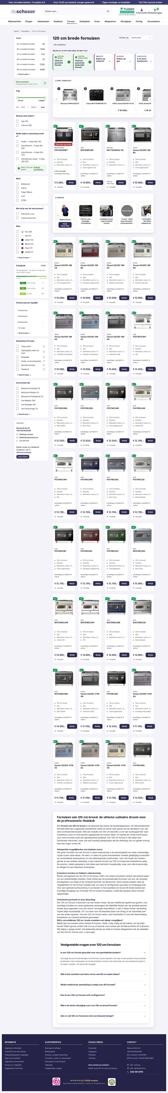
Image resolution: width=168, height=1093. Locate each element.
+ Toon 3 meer (22, 74)
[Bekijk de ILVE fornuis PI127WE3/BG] (90, 393)
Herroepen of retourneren (55, 1061)
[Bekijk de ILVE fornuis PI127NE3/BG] (116, 465)
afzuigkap (70, 891)
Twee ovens (26, 346)
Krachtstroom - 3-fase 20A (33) (32, 153)
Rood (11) (28, 248)
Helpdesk (49, 1065)
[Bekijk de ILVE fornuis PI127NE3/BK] (64, 536)
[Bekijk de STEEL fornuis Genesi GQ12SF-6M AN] (116, 322)
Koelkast (58, 21)
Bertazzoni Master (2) (30, 392)
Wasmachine (14, 21)
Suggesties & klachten (14, 1068)
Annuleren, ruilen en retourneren (58, 1058)
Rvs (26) (28, 232)
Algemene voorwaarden (14, 1061)
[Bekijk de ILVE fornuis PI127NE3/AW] (142, 393)
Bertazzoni (25, 184)
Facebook (92, 1048)
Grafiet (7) (29, 252)
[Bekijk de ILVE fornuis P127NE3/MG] (142, 750)
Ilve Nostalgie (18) (28, 404)
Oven (97, 21)
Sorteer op (123, 38)
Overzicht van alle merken (15, 1051)
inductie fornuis (101, 861)
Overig (139, 21)
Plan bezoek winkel (152, 2)
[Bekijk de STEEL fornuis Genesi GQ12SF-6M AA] (64, 322)
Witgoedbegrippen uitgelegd (16, 1055)
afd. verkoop (135, 1065)
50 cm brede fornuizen (26, 44)
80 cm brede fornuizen (26, 59)
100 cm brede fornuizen (26, 69)
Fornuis (71, 21)
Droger (28, 21)
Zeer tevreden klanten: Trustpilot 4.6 (27, 2)
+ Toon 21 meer (23, 375)
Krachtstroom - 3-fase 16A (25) (32, 147)
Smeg (123, 911)
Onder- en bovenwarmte (31, 361)
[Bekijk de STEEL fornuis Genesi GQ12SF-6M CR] (64, 250)
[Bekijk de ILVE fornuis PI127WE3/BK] (116, 393)
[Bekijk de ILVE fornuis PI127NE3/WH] (64, 465)
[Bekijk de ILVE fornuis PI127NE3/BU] (90, 536)
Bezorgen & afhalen (53, 1048)
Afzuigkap (126, 21)
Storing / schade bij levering (56, 1055)
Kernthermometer (28, 365)
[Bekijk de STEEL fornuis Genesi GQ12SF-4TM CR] (116, 750)
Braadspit (25, 357)
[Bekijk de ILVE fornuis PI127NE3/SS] (142, 465)
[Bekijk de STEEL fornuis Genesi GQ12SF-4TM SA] (90, 750)
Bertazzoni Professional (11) (32, 396)
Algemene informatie (13, 1048)
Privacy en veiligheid (13, 1065)
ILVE (23, 196)
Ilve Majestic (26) (28, 400)
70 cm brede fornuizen (26, 54)
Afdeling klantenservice (28, 437)
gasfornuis (130, 902)
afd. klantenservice (137, 1068)
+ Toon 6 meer (22, 414)
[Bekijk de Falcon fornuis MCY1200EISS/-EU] (116, 135)
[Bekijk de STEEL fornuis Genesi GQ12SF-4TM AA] (142, 679)
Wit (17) (28, 236)
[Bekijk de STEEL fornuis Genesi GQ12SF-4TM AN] (90, 679)
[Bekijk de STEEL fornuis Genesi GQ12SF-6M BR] (90, 250)
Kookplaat (85, 21)
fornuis (122, 837)
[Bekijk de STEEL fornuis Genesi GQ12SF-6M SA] (116, 250)
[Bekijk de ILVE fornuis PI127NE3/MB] (90, 465)
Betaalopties (50, 1051)
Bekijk (71, 183)
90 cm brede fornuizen (26, 64)
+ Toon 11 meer (23, 258)
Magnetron (110, 21)
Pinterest (92, 1055)
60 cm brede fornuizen (26, 49)
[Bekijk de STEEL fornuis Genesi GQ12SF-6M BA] (142, 135)
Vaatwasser (43, 21)
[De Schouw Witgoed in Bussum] (23, 11)
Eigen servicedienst (12, 1058)
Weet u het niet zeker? (32, 168)
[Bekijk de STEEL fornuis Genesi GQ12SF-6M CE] (90, 322)
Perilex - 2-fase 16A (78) (31, 141)
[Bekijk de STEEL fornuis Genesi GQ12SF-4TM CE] (64, 750)
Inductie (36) (26, 125)
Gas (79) (24, 121)
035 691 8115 (136, 1072)
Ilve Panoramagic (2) (29, 409)
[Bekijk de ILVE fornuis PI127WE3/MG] (64, 393)
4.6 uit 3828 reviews (127, 15)
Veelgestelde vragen (53, 1068)
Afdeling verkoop (26, 434)
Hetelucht (25, 369)
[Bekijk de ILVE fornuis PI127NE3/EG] (116, 536)
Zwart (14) (29, 240)
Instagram (92, 1051)
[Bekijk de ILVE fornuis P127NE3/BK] (116, 679)
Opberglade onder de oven (30, 351)
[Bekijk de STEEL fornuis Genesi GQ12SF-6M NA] (142, 250)
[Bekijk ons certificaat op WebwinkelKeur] (56, 1082)
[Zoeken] (108, 11)
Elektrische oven (27, 214)
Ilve (133, 879)
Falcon (24, 188)
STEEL (23, 200)
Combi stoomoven (28, 218)
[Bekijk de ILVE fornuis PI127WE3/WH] (142, 322)
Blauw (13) (29, 244)
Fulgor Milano (26, 192)
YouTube (91, 1058)
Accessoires (153, 21)
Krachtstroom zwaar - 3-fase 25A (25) (33, 160)
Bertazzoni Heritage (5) (30, 388)
